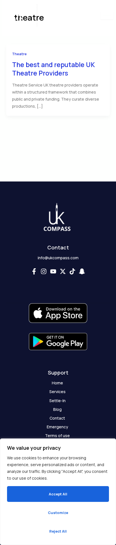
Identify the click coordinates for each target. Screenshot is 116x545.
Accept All (58, 494)
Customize (58, 512)
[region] (58, 491)
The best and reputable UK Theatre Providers (53, 68)
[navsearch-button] (91, 15)
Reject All (58, 531)
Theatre (19, 53)
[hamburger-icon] (107, 15)
